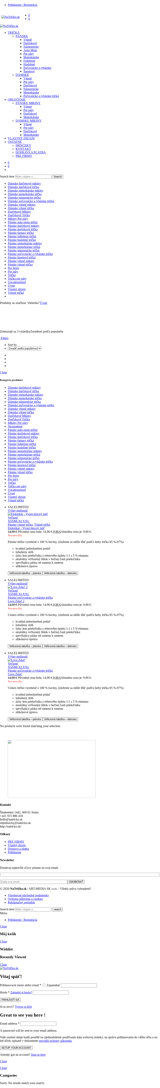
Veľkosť (13, 517)
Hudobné (29, 64)
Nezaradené (15, 426)
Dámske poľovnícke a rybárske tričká (31, 201)
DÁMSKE (22, 75)
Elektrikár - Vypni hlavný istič (26, 528)
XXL (26, 521)
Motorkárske (31, 57)
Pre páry (28, 53)
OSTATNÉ (15, 141)
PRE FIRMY (24, 156)
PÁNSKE (22, 36)
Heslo (5, 992)
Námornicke (31, 89)
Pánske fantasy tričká (21, 232)
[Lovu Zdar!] (84, 660)
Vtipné (27, 39)
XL (20, 521)
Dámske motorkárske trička (25, 194)
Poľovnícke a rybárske (37, 67)
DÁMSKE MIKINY (29, 120)
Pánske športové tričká (22, 257)
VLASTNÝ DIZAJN (21, 138)
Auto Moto (30, 50)
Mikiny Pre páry (18, 218)
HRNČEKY (23, 145)
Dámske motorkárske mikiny (25, 190)
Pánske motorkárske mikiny (25, 243)
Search (58, 176)
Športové (29, 71)
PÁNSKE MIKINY (28, 103)
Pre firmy (13, 268)
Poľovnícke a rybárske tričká (41, 96)
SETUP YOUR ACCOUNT (16, 1047)
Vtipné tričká (16, 292)
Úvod (11, 285)
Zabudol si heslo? (21, 992)
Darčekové (30, 43)
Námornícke (31, 46)
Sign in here (38, 1054)
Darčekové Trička (19, 215)
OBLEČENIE (17, 99)
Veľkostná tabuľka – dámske (60, 573)
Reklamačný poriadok (21, 902)
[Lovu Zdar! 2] (84, 587)
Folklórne (29, 60)
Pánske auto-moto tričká (22, 222)
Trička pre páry (17, 278)
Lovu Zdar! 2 (16, 601)
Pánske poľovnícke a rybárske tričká (30, 254)
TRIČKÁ (14, 32)
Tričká (12, 275)
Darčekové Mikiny (19, 211)
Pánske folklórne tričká (22, 236)
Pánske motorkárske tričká (24, 247)
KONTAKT (23, 149)
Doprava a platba (18, 848)
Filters (4, 338)
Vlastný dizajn (17, 289)
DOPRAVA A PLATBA (31, 152)
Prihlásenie (14, 852)
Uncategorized (17, 282)
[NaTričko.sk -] (10, 17)
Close (3, 372)
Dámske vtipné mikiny (22, 204)
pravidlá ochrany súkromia (55, 1040)
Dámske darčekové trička (23, 187)
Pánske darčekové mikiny (23, 225)
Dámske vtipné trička (21, 208)
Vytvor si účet (23, 1006)
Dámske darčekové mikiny (24, 183)
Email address (10, 1023)
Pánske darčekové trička (23, 229)
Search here (7, 176)
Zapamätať (53, 985)
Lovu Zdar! (15, 674)
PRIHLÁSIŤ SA (10, 999)
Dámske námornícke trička (24, 197)
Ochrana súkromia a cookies (25, 899)
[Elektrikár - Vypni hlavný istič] (84, 514)
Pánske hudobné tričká (22, 240)
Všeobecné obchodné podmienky (28, 895)
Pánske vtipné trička (20, 264)
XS (10, 521)
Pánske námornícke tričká (23, 250)
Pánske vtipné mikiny (21, 261)
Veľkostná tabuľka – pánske (25, 573)
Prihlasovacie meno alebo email (20, 985)
